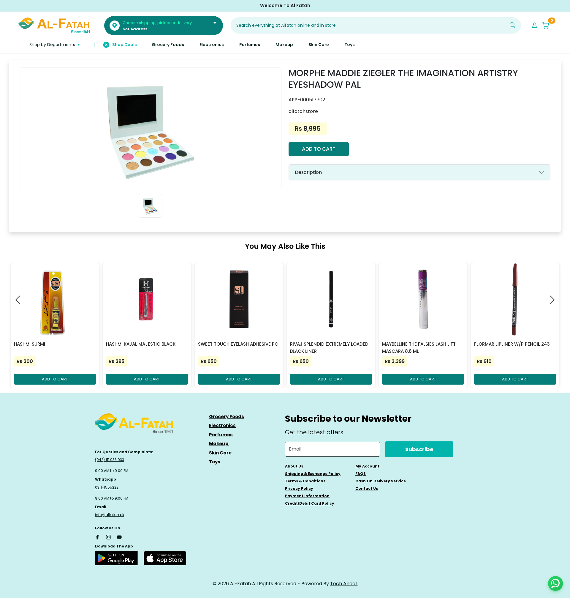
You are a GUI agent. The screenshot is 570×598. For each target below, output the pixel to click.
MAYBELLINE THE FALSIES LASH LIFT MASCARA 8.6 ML (419, 347)
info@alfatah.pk (109, 514)
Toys (214, 462)
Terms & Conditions (305, 481)
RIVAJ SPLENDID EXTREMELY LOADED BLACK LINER (329, 347)
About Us (294, 466)
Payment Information (307, 495)
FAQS (360, 473)
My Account (367, 466)
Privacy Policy (299, 488)
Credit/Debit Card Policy (309, 503)
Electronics (222, 425)
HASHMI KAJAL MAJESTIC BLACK (140, 344)
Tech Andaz (344, 583)
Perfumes (221, 435)
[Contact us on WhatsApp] (555, 583)
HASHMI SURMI (29, 344)
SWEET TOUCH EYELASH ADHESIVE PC (238, 344)
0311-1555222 (106, 487)
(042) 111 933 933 (109, 459)
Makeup (219, 443)
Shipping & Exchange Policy (313, 473)
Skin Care (220, 453)
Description (308, 172)
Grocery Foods (226, 416)
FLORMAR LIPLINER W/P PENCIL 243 (512, 344)
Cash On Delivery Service (380, 481)
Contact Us (366, 488)
